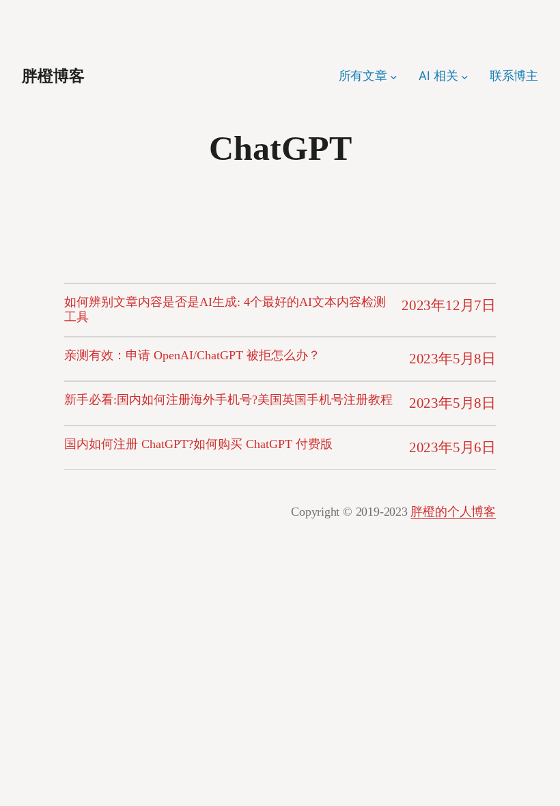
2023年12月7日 (449, 305)
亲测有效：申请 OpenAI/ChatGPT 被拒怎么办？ (192, 355)
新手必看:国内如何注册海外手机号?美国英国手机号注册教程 (228, 399)
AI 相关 (438, 75)
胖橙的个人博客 (453, 511)
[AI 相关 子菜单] (464, 76)
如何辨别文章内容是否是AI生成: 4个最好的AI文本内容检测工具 (225, 309)
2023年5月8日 (452, 358)
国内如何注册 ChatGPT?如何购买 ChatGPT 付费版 (198, 444)
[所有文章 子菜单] (393, 76)
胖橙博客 (53, 76)
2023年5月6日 (452, 447)
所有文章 (363, 75)
